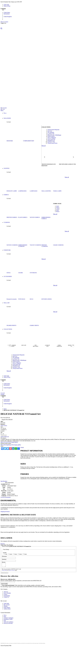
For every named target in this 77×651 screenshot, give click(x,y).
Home (5, 409)
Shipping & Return (5, 511)
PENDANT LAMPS (12, 191)
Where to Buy (7, 6)
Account (3, 393)
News (5, 615)
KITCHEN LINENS (47, 299)
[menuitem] (5, 113)
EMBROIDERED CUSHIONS (22, 245)
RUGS (31, 299)
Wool (57, 210)
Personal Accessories (12, 299)
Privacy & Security (8, 623)
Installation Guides (8, 619)
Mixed (57, 211)
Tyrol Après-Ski (51, 139)
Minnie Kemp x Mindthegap (54, 135)
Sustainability (7, 595)
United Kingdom (8, 16)
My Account (4, 107)
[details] (24, 1)
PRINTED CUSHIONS (45, 245)
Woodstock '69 (51, 140)
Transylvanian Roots (52, 143)
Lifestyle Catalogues (8, 617)
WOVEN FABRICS (35, 217)
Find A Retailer (7, 593)
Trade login (6, 4)
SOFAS (8, 272)
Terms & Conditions (8, 622)
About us (6, 591)
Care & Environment (6, 497)
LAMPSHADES (22, 191)
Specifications (4, 481)
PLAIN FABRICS (22, 217)
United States (7, 12)
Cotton (57, 208)
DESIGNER (10, 140)
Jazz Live (50, 131)
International (7, 13)
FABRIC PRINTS (34, 325)
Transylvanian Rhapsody (53, 129)
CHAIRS (20, 272)
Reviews (3, 543)
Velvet (57, 207)
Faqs (5, 620)
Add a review (4, 425)
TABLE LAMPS (57, 191)
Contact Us (6, 597)
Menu (2, 110)
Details (22, 447)
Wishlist (5, 606)
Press (5, 616)
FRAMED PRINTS (11, 325)
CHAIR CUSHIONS (58, 245)
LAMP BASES (33, 191)
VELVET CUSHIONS (35, 245)
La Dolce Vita (51, 133)
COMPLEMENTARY (28, 140)
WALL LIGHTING (46, 191)
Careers (5, 594)
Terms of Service (12, 570)
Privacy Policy (4, 570)
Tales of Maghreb (52, 137)
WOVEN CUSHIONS (12, 245)
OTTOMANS (33, 272)
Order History (7, 607)
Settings (2, 394)
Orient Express (51, 136)
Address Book (7, 608)
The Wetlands (51, 132)
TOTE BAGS (21, 299)
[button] (38, 28)
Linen (57, 206)
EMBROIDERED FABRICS (46, 218)
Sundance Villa (51, 141)
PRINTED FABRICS (12, 217)
